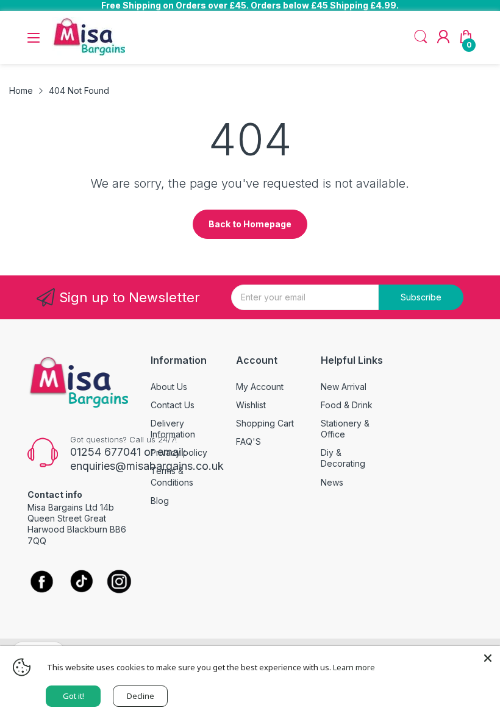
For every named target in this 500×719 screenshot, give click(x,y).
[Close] (488, 658)
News (332, 482)
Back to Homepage (250, 224)
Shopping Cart (265, 423)
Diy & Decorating (343, 458)
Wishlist (251, 405)
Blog (160, 500)
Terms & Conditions (172, 476)
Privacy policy (179, 452)
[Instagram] (119, 582)
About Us (169, 386)
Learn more (354, 667)
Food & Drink (347, 405)
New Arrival (343, 386)
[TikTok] (81, 582)
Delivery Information (173, 428)
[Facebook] (41, 582)
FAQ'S (248, 441)
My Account (260, 386)
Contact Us (173, 405)
